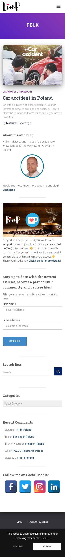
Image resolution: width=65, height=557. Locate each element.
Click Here (9, 189)
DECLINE (18, 546)
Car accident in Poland (28, 98)
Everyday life (10, 92)
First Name (9, 303)
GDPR (45, 538)
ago (24, 123)
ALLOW (47, 546)
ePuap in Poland (34, 443)
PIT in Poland (23, 429)
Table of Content (38, 522)
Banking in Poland (23, 436)
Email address (11, 320)
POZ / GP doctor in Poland (28, 450)
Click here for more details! (45, 260)
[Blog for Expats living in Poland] (13, 6)
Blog (19, 522)
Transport (25, 92)
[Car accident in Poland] (32, 65)
